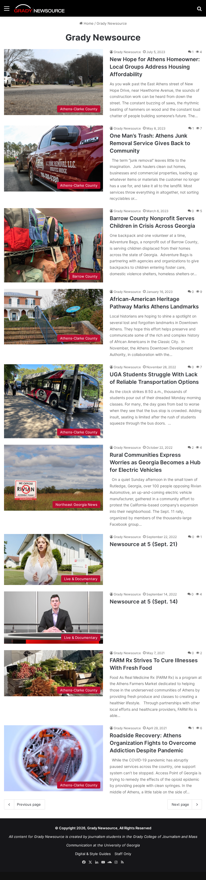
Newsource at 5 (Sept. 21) (144, 544)
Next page (180, 804)
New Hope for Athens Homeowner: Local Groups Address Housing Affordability (155, 67)
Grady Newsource (127, 52)
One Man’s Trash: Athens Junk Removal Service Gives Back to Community (150, 143)
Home (88, 23)
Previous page (29, 804)
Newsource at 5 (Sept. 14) (144, 601)
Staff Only (123, 854)
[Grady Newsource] (39, 8)
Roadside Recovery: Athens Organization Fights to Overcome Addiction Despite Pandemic (153, 743)
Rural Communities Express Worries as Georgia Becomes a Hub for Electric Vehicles (155, 462)
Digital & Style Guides (93, 854)
